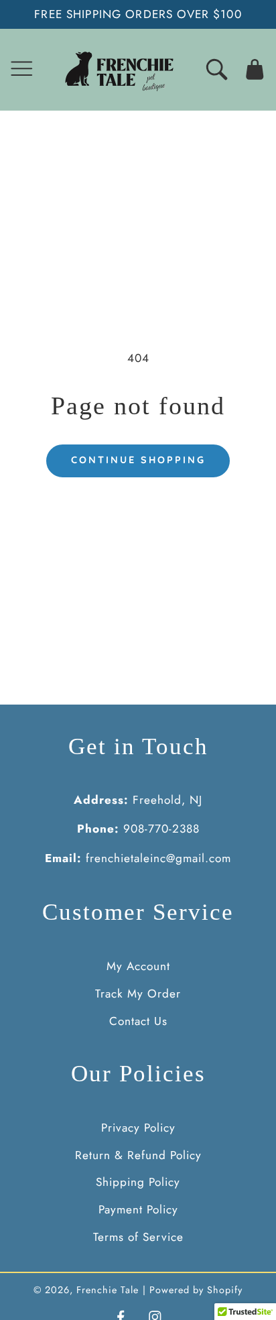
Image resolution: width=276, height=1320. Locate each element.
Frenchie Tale (107, 1290)
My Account (138, 966)
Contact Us (138, 1021)
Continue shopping (138, 460)
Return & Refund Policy (138, 1155)
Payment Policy (138, 1209)
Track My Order (138, 993)
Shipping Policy (138, 1182)
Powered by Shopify (196, 1290)
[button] (22, 69)
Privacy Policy (138, 1128)
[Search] (217, 69)
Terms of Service (138, 1237)
